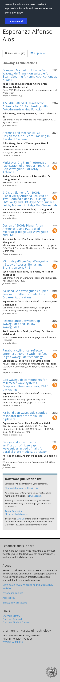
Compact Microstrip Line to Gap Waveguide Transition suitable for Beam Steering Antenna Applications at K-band (30, 75)
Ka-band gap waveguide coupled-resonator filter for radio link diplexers (25, 416)
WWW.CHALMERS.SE (13, 641)
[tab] (15, 53)
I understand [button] (16, 21)
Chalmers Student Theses (16, 622)
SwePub (21, 518)
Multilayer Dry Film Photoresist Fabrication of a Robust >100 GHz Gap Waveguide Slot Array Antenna (26, 167)
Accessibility (9, 597)
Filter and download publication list (22, 488)
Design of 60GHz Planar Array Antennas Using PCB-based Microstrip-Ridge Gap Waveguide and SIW (25, 230)
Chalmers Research (13, 619)
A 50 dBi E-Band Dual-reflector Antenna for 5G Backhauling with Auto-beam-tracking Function (25, 106)
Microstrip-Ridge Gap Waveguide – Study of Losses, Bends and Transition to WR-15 (25, 264)
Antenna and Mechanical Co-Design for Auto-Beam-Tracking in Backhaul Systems (26, 136)
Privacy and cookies (13, 592)
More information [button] (14, 12)
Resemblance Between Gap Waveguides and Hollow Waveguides (21, 324)
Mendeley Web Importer (16, 514)
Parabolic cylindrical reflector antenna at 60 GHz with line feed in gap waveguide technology (25, 353)
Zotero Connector (13, 511)
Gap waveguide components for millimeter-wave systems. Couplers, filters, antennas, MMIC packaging (25, 384)
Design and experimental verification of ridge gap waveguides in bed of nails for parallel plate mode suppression (25, 447)
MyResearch (35, 495)
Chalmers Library (11, 615)
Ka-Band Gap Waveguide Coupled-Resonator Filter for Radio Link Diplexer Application (26, 294)
